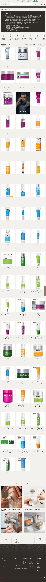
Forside (2, 9)
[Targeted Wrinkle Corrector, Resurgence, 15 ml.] (8, 305)
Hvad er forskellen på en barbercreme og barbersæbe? (34, 535)
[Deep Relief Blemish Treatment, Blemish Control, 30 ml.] (8, 236)
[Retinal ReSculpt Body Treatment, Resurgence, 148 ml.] (8, 442)
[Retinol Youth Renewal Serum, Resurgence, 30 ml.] (23, 419)
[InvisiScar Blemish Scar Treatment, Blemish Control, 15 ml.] (23, 190)
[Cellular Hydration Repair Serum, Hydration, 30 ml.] (8, 122)
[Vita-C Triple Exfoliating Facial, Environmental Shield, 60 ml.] (23, 396)
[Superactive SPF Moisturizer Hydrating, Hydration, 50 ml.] (8, 328)
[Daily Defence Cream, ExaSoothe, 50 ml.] (23, 53)
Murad (8, 61)
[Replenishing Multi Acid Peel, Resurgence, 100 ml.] (38, 282)
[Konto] (39, 4)
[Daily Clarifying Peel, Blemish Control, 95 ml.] (38, 190)
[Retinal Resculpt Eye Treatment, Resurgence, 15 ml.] (23, 373)
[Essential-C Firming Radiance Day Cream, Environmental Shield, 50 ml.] (38, 350)
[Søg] (35, 4)
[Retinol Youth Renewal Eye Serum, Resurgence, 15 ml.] (23, 282)
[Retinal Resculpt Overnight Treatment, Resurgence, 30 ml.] (23, 259)
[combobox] (23, 4)
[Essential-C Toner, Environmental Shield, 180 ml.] (38, 122)
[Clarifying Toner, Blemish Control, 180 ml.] (8, 190)
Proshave (4, 580)
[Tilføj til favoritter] (2, 48)
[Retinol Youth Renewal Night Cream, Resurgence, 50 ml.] (38, 396)
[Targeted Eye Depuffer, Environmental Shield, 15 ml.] (23, 167)
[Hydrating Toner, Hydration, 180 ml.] (23, 122)
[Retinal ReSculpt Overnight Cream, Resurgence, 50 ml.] (8, 350)
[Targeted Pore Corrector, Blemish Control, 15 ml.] (23, 213)
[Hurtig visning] (13, 48)
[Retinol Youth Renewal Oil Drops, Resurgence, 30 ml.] (38, 419)
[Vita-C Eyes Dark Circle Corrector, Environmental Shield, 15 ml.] (38, 144)
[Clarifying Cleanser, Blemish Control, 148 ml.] (38, 213)
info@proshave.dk (17, 565)
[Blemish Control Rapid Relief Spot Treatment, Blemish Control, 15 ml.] (38, 236)
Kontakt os (2, 1)
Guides (6, 1)
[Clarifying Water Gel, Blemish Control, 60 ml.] (8, 373)
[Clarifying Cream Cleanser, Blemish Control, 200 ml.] (23, 236)
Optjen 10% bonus (10, 1)
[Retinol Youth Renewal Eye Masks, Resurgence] (8, 259)
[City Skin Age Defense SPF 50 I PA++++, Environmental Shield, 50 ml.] (38, 167)
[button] (45, 291)
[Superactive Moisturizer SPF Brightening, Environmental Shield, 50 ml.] (38, 442)
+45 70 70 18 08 (17, 566)
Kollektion (5, 9)
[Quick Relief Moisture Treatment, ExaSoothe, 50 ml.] (8, 53)
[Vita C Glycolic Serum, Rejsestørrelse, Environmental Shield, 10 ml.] (8, 167)
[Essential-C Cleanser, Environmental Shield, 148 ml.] (8, 144)
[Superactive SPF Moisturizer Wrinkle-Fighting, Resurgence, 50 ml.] (38, 328)
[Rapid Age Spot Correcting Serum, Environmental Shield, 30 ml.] (23, 350)
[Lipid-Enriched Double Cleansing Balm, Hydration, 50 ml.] (8, 396)
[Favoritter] (41, 4)
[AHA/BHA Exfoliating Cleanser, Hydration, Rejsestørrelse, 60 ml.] (38, 76)
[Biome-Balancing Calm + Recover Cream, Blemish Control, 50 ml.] (23, 464)
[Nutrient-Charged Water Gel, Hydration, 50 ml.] (8, 76)
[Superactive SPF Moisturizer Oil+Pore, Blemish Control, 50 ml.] (23, 305)
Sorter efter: (34, 44)
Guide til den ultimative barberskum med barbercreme (34, 509)
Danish (43, 1)
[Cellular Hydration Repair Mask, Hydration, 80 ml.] (38, 99)
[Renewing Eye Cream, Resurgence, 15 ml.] (8, 419)
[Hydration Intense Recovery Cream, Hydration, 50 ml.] (23, 76)
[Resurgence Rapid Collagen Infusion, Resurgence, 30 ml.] (8, 282)
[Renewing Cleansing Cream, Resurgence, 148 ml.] (38, 259)
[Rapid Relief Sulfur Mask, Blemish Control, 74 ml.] (8, 213)
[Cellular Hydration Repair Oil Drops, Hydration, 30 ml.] (23, 328)
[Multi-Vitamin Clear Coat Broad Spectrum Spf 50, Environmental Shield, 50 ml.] (38, 373)
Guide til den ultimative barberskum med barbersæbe (10, 535)
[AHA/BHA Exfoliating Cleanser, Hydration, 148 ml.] (38, 53)
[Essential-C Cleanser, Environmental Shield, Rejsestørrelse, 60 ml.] (23, 144)
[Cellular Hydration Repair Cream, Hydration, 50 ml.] (8, 99)
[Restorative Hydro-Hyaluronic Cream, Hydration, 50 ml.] (38, 305)
